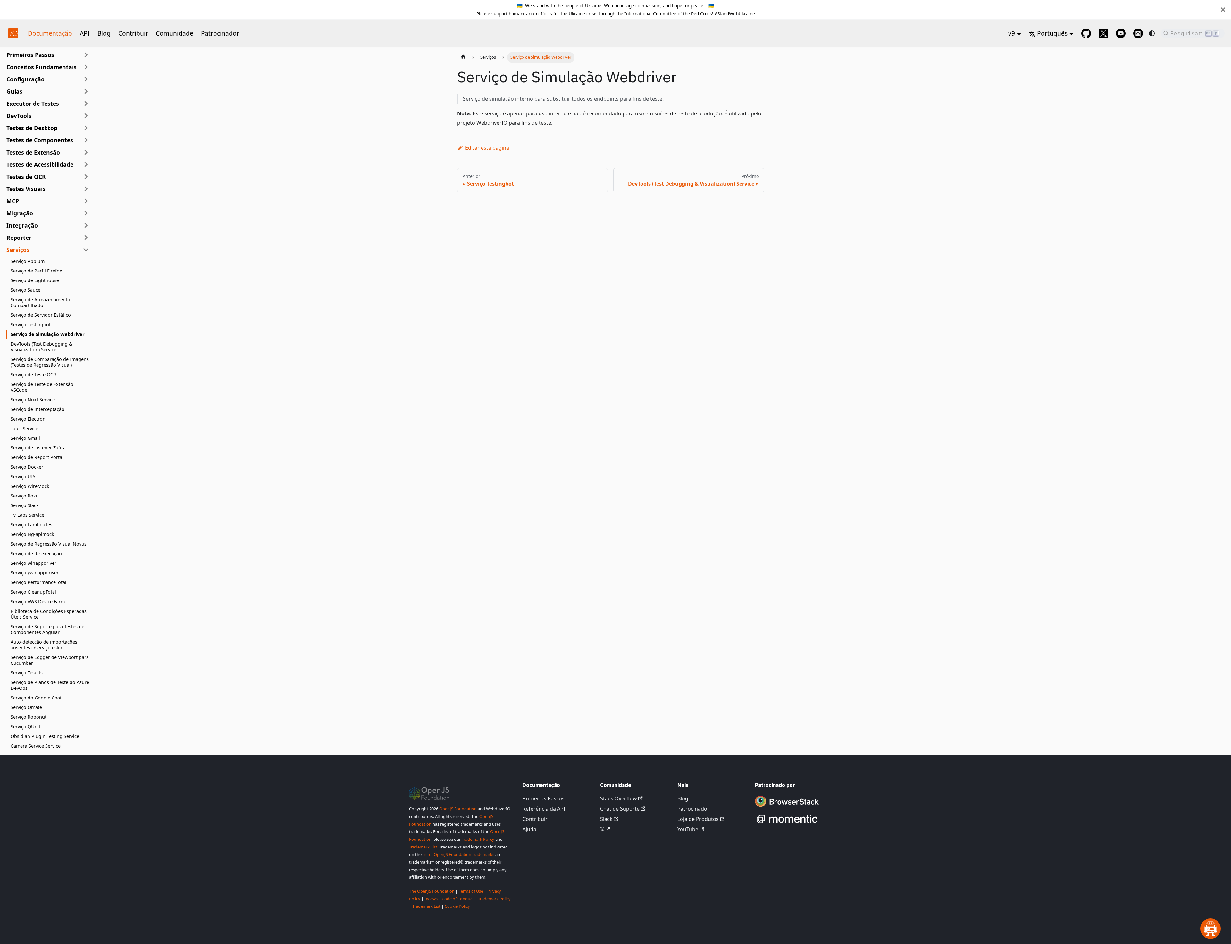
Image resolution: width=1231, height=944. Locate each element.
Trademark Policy (478, 839)
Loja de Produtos (698, 819)
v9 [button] (1011, 33)
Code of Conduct (458, 899)
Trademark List (423, 847)
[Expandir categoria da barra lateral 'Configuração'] (86, 79)
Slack (606, 819)
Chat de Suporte (620, 808)
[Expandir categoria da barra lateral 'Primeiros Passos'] (86, 54)
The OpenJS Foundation (432, 891)
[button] (48, 67)
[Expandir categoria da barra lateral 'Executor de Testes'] (86, 103)
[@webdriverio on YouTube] (1120, 33)
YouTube (687, 829)
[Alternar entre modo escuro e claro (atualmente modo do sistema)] (1152, 33)
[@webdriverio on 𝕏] (1103, 33)
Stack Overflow (618, 798)
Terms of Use (471, 891)
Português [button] (1052, 33)
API (85, 33)
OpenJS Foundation (458, 809)
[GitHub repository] (1086, 33)
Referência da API (544, 808)
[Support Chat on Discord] (1138, 33)
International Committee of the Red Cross (668, 14)
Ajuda (529, 829)
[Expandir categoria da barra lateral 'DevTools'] (86, 115)
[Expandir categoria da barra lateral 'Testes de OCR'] (86, 176)
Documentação (50, 33)
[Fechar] (1223, 9)
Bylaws (431, 899)
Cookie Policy (457, 906)
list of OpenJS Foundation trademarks (458, 854)
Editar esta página (487, 147)
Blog (104, 33)
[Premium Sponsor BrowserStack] (787, 807)
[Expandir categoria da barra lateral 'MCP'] (86, 201)
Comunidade (174, 33)
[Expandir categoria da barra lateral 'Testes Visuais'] (86, 188)
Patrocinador (220, 33)
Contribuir (133, 33)
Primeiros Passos (544, 798)
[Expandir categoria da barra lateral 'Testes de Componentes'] (86, 140)
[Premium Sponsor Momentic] (787, 823)
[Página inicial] (463, 57)
